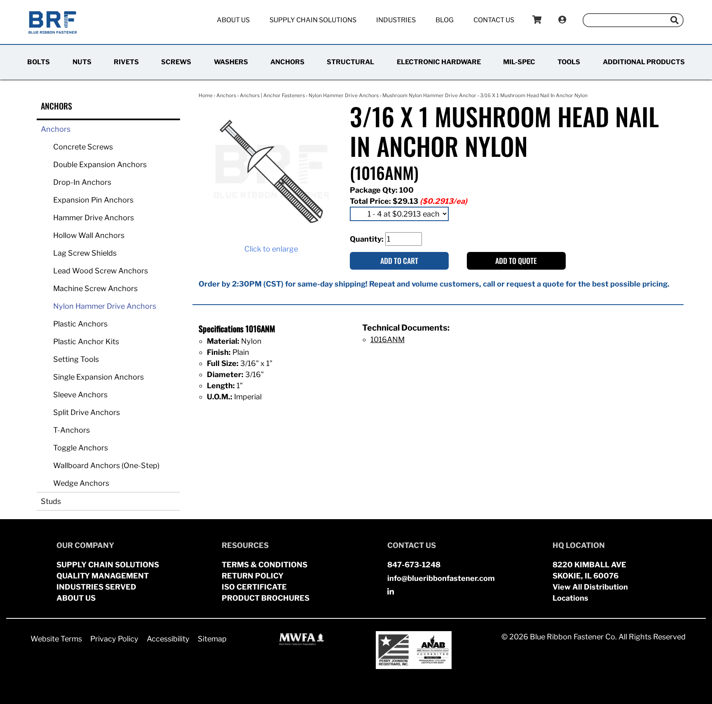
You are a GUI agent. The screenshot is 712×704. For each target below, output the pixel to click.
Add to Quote (516, 260)
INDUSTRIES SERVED (96, 587)
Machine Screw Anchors (95, 288)
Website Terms (56, 638)
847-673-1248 (413, 564)
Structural (350, 62)
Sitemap (212, 638)
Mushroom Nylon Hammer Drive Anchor (429, 95)
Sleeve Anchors (80, 394)
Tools (568, 62)
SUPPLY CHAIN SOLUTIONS (107, 564)
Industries (396, 20)
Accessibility (168, 638)
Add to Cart (399, 260)
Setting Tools (76, 359)
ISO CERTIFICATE (254, 587)
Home (206, 95)
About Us (233, 20)
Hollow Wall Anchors (88, 235)
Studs (51, 501)
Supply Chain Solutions (312, 20)
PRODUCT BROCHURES (265, 598)
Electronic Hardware (439, 62)
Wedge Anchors (81, 483)
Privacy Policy (114, 638)
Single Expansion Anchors (98, 377)
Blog (445, 20)
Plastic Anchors (80, 323)
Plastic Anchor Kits (86, 341)
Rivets (126, 62)
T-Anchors (71, 430)
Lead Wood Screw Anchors (100, 270)
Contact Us (493, 20)
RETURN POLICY (252, 575)
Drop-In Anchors (82, 182)
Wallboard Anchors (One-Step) (106, 465)
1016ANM (387, 339)
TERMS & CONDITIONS (264, 564)
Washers (231, 62)
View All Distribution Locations (590, 592)
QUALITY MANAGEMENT (102, 575)
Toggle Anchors (80, 447)
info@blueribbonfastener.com (441, 578)
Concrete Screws (83, 146)
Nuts (82, 62)
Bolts (38, 62)
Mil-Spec (519, 62)
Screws (176, 62)
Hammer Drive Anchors (93, 217)
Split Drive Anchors (86, 412)
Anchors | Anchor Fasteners (272, 95)
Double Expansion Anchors (100, 164)
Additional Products (644, 62)
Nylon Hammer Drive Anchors (104, 306)
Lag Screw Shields (85, 253)
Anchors (287, 62)
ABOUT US (76, 598)
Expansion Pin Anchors (93, 200)
